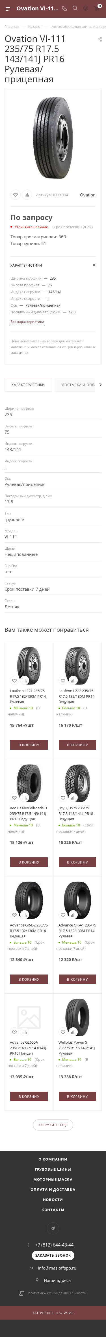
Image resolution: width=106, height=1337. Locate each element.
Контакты (53, 1209)
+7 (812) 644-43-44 (54, 1245)
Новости (53, 1199)
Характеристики (28, 384)
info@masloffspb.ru (57, 1268)
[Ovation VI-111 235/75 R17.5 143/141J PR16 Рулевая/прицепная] (53, 138)
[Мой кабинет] (85, 9)
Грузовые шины (53, 1169)
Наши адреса (57, 1280)
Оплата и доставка (53, 1189)
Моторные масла (53, 1179)
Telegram (53, 1228)
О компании (53, 1159)
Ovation (88, 195)
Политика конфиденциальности (57, 1293)
